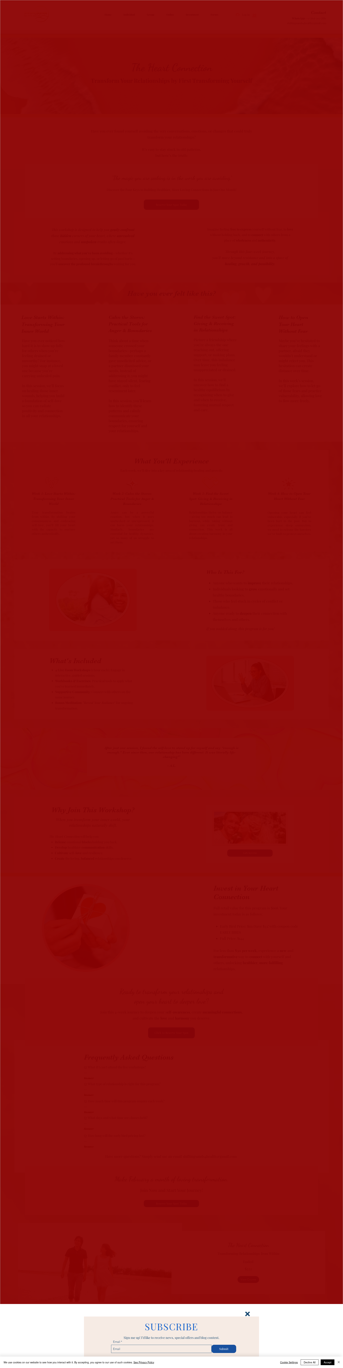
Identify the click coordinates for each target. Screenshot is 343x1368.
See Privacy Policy (143, 1362)
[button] (247, 1314)
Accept (327, 1362)
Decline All (309, 1362)
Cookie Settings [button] (289, 1362)
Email (116, 1341)
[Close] (339, 1362)
